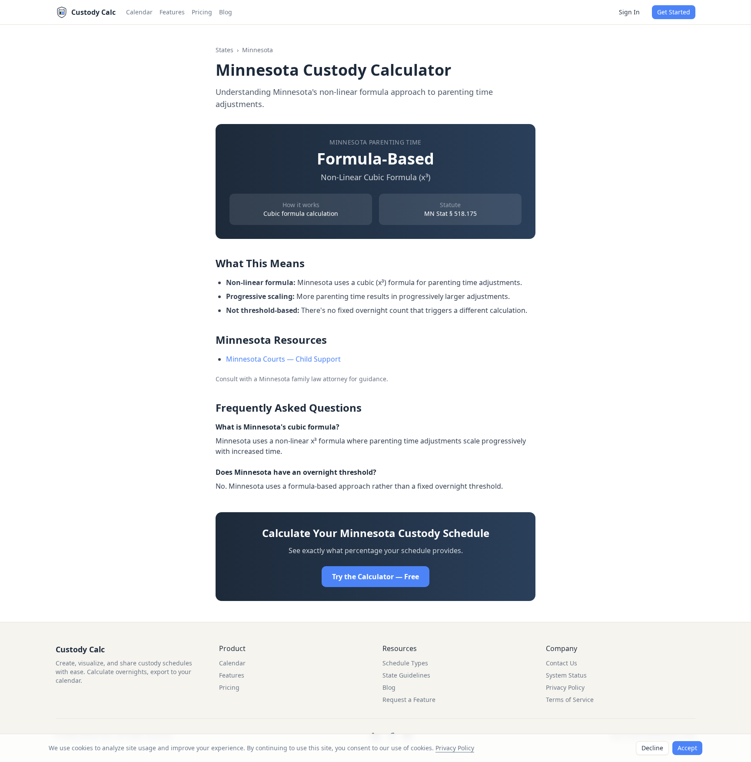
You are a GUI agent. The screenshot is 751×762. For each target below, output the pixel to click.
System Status (566, 675)
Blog (225, 12)
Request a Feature (408, 699)
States (224, 50)
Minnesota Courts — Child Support (283, 359)
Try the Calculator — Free (375, 576)
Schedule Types (405, 663)
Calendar (139, 12)
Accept (687, 748)
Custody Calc (80, 649)
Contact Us (561, 663)
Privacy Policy (454, 748)
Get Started (673, 12)
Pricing (202, 12)
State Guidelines (406, 675)
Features (172, 12)
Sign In (629, 12)
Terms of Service (570, 699)
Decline (652, 748)
